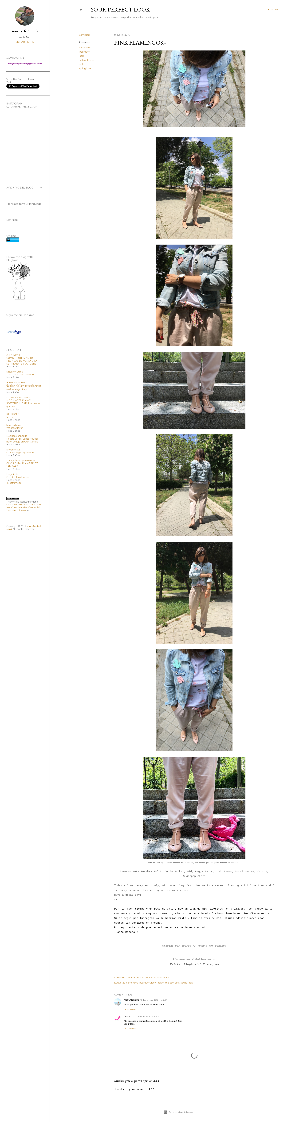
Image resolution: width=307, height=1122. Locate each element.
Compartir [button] (84, 34)
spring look (85, 68)
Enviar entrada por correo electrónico (148, 977)
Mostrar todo (14, 482)
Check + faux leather (17, 477)
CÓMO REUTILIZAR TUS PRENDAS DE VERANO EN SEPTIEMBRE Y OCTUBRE (22, 361)
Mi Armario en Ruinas (18, 397)
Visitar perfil (25, 41)
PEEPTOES (12, 414)
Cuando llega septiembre (20, 452)
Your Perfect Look (120, 9)
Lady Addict (13, 474)
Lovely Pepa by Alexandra (20, 460)
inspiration (84, 51)
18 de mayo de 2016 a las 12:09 (146, 1016)
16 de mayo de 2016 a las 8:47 (153, 1000)
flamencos (85, 47)
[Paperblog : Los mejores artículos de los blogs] (14, 334)
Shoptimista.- (13, 449)
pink (81, 64)
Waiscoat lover (14, 428)
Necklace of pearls (16, 435)
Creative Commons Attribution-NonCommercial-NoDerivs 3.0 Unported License (24, 507)
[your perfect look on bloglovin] (19, 299)
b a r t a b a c (13, 425)
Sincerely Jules (14, 371)
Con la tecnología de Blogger (181, 1112)
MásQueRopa (131, 999)
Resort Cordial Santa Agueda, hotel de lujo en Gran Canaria (22, 440)
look (81, 55)
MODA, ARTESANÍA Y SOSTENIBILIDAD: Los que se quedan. (23, 403)
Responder (130, 1009)
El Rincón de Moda (17, 382)
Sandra (127, 1016)
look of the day (87, 60)
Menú (9, 417)
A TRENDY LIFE (15, 355)
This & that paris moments (21, 374)
